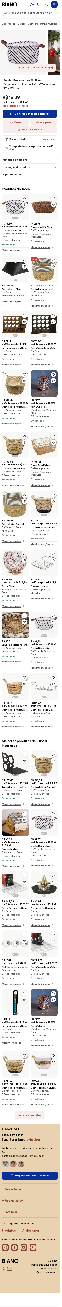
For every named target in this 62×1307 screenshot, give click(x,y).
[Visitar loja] (23, 52)
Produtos (9, 1230)
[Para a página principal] (9, 4)
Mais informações (11, 250)
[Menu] (54, 4)
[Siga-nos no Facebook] (14, 1247)
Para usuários (13, 1200)
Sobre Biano (12, 1189)
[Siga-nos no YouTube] (24, 1247)
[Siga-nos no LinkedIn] (33, 1247)
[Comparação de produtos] (31, 4)
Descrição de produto (16, 167)
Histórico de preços (15, 159)
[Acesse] (46, 4)
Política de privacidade (44, 1264)
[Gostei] (24, 198)
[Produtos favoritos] (39, 4)
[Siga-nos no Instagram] (5, 1247)
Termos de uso (49, 1268)
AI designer (30, 1230)
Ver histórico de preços (15, 106)
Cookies (53, 1260)
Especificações (12, 174)
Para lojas (11, 1211)
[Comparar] (24, 204)
